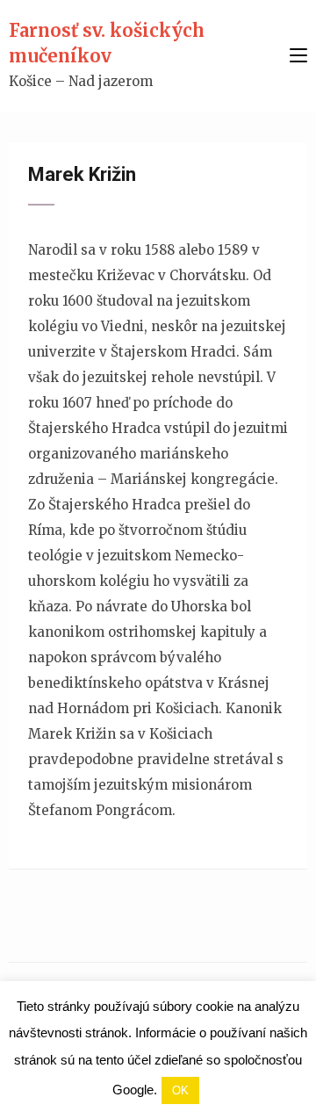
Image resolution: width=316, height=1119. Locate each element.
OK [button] (180, 1090)
